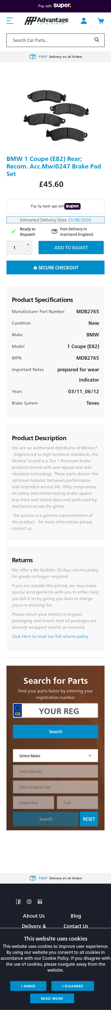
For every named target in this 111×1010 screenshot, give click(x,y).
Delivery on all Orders (60, 57)
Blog (76, 916)
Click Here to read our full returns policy (50, 636)
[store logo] (46, 21)
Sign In (84, 21)
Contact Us (76, 926)
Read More (52, 998)
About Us (34, 916)
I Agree (28, 986)
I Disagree (72, 986)
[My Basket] (100, 21)
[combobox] (55, 40)
